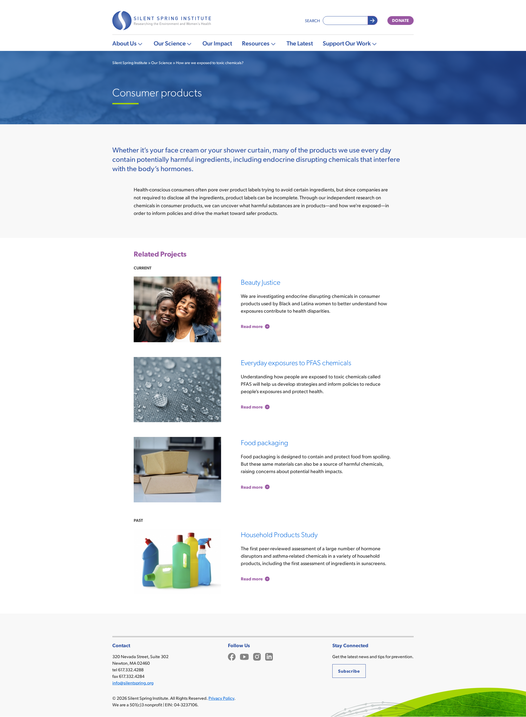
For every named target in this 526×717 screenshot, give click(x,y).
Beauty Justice (260, 281)
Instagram (257, 656)
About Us (124, 43)
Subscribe (349, 671)
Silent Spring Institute (129, 62)
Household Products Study (279, 534)
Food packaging (264, 442)
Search (312, 20)
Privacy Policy (221, 698)
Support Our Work (347, 43)
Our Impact (217, 43)
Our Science (170, 43)
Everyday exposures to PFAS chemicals (296, 362)
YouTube (244, 656)
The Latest (300, 43)
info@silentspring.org (132, 683)
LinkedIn (269, 656)
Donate (400, 20)
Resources (256, 43)
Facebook (232, 656)
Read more (252, 326)
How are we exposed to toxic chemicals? (210, 62)
